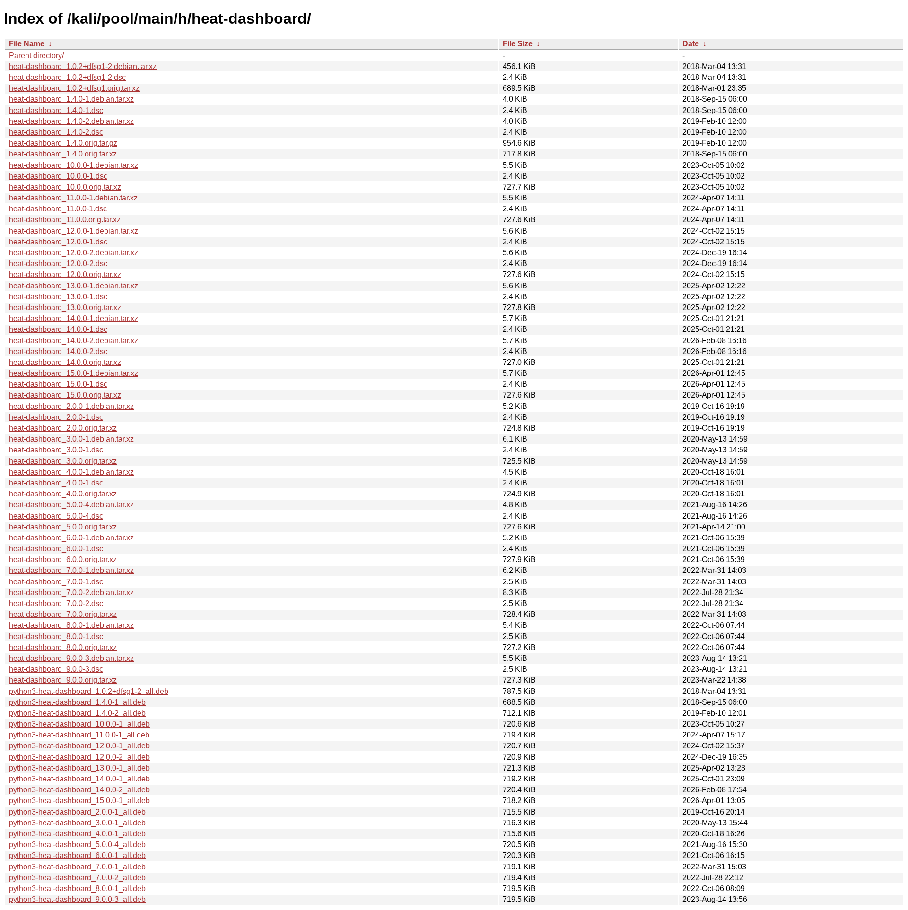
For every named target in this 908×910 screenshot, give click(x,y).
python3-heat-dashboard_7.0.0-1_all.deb (77, 867)
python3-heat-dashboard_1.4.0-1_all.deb (77, 702)
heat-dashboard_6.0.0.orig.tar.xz (63, 559)
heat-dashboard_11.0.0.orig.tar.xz (65, 220)
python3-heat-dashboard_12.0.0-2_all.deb (79, 757)
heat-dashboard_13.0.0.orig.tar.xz (65, 307)
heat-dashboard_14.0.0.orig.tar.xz (65, 362)
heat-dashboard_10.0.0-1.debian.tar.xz (73, 165)
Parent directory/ (36, 56)
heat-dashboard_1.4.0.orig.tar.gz (63, 143)
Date (690, 44)
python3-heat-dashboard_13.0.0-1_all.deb (79, 768)
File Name (26, 44)
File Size (518, 44)
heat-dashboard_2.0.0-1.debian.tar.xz (71, 406)
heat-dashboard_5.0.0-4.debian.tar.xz (71, 505)
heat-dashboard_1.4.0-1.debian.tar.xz (71, 99)
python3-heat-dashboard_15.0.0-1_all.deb (79, 801)
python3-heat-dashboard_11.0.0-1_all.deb (79, 735)
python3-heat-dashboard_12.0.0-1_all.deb (79, 746)
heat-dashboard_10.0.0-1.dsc (58, 176)
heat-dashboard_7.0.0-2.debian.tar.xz (71, 593)
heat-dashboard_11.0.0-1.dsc (58, 209)
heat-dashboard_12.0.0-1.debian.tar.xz (73, 231)
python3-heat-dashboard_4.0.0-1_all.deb (77, 834)
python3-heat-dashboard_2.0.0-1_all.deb (77, 812)
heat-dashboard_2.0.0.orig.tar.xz (63, 428)
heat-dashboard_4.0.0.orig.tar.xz (63, 494)
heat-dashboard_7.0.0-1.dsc (56, 582)
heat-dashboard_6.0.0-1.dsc (56, 549)
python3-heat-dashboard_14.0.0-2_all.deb (79, 790)
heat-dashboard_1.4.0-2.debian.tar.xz (71, 121)
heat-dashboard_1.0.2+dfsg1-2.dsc (67, 77)
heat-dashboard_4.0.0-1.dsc (56, 483)
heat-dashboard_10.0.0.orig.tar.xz (65, 187)
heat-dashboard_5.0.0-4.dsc (56, 516)
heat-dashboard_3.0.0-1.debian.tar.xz (71, 439)
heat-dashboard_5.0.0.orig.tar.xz (63, 527)
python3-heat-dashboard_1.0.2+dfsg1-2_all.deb (88, 691)
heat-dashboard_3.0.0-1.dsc (56, 450)
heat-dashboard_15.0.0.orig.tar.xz (65, 395)
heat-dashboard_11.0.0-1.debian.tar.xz (73, 198)
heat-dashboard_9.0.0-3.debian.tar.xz (71, 658)
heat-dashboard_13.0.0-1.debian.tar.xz (73, 286)
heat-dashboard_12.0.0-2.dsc (58, 264)
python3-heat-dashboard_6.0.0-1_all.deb (77, 855)
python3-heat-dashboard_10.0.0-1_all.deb (79, 724)
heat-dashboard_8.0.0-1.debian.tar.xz (71, 625)
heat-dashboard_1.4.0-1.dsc (56, 110)
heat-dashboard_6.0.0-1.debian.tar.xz (71, 538)
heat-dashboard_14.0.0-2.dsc (58, 351)
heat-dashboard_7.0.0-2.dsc (56, 603)
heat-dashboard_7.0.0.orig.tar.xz (63, 614)
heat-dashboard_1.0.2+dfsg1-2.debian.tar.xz (83, 66)
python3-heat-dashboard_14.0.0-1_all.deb (79, 779)
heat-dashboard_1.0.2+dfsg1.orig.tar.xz (74, 88)
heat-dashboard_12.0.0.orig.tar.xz (65, 274)
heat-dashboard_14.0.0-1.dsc (58, 329)
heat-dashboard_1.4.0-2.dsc (56, 132)
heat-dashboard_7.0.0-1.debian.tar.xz (71, 570)
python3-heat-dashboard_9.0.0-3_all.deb (77, 899)
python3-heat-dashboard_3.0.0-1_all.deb (77, 823)
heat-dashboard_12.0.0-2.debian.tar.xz (73, 253)
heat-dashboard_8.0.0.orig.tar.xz (63, 647)
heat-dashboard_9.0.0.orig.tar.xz (63, 680)
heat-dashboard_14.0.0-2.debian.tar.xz (73, 341)
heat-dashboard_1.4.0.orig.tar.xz (63, 154)
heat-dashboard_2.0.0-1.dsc (56, 417)
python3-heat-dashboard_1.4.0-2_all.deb (77, 713)
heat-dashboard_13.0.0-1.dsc (58, 297)
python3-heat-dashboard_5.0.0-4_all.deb (77, 845)
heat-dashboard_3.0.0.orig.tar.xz (63, 461)
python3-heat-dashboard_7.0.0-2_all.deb (77, 878)
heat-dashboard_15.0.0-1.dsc (58, 384)
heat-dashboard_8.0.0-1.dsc (56, 637)
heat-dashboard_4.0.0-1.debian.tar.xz (71, 472)
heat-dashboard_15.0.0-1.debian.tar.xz (73, 373)
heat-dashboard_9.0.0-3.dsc (56, 669)
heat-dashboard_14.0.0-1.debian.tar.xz (73, 318)
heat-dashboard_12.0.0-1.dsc (58, 242)
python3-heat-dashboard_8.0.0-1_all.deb (77, 888)
